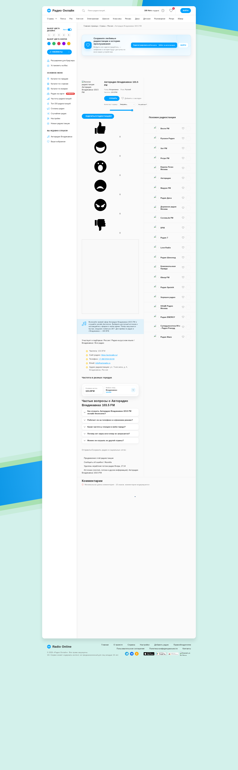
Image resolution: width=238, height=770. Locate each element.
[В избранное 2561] (183, 148)
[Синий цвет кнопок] (49, 43)
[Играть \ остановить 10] (188, 198)
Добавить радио (161, 645)
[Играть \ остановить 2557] (188, 337)
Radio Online (62, 646)
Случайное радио (58, 113)
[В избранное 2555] (183, 277)
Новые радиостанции (60, 123)
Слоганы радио (57, 108)
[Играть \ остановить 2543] (188, 138)
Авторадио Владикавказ (61, 137)
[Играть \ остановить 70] (188, 287)
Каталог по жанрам (59, 89)
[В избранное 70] (183, 287)
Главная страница (91, 26)
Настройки (55, 118)
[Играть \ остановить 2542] (188, 188)
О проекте (118, 645)
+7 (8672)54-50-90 (106, 359)
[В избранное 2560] (183, 307)
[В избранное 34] (183, 247)
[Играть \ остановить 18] (188, 297)
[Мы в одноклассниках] (137, 654)
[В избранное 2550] (183, 178)
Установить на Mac (59, 65)
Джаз (137, 19)
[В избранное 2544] (183, 168)
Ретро (171, 19)
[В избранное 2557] (183, 337)
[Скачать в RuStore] (185, 654)
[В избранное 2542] (183, 188)
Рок (71, 19)
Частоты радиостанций (61, 99)
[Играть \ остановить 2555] (188, 277)
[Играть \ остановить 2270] (188, 217)
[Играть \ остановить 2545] (188, 128)
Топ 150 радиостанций (61, 104)
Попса (63, 19)
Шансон (105, 19)
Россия (110, 26)
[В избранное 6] (183, 257)
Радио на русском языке (122, 340)
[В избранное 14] (183, 267)
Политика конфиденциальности (163, 649)
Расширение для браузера (62, 60)
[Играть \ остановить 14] (188, 267)
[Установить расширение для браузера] (173, 654)
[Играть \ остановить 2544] (188, 168)
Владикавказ (87, 343)
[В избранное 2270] (183, 218)
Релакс (128, 19)
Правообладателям (182, 645)
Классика (117, 19)
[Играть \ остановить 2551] (188, 317)
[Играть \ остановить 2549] (188, 158)
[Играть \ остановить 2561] (188, 148)
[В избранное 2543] (183, 138)
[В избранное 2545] (183, 128)
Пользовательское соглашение (130, 649)
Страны (50, 19)
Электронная (93, 19)
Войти (183, 45)
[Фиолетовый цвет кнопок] (64, 43)
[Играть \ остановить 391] (188, 237)
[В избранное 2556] (183, 227)
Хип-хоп (79, 19)
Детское (146, 19)
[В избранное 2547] (183, 208)
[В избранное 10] (183, 198)
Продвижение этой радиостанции (98, 458)
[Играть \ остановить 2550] (188, 178)
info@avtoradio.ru (102, 363)
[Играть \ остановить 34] (188, 247)
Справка (131, 645)
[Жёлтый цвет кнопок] (69, 43)
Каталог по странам (59, 84)
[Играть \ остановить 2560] (188, 307)
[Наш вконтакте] (132, 654)
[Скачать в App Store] (149, 654)
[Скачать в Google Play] (161, 654)
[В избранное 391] (183, 237)
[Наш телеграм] (127, 654)
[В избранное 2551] (183, 317)
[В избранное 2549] (183, 158)
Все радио (99, 343)
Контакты (187, 649)
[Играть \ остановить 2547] (188, 207)
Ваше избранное (58, 141)
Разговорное (159, 19)
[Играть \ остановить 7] (188, 327)
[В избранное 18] (183, 297)
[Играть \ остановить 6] (188, 257)
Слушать (113, 98)
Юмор (180, 19)
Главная (105, 645)
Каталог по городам (59, 79)
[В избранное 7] (183, 327)
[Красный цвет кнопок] (59, 43)
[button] (163, 10)
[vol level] (106, 110)
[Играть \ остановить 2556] (188, 227)
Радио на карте (61, 94)
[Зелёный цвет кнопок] (54, 43)
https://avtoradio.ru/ (109, 355)
